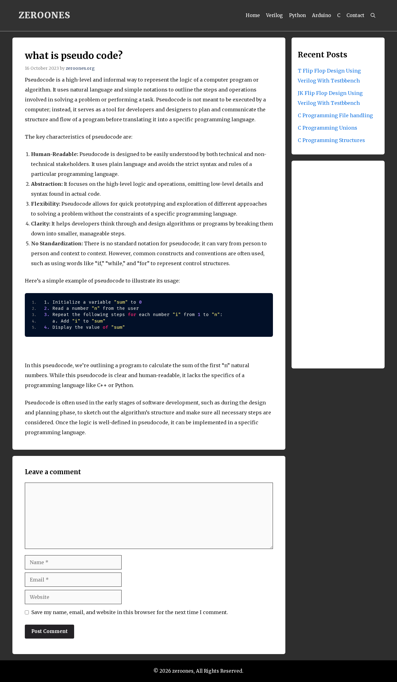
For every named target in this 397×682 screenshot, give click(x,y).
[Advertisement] (338, 266)
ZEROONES (44, 15)
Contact (355, 15)
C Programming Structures (331, 140)
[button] (373, 15)
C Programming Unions (327, 128)
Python (297, 15)
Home (253, 15)
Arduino (321, 15)
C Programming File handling (335, 115)
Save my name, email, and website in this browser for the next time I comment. (129, 612)
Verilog (274, 15)
